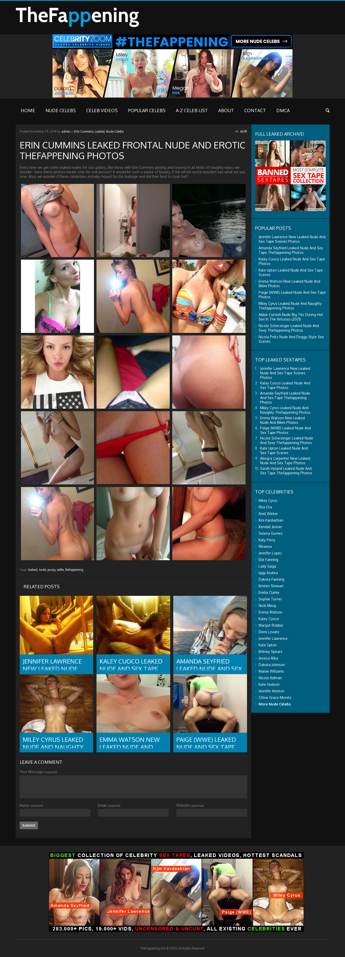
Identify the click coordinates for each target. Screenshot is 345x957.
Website (190, 805)
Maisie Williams (271, 671)
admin (65, 131)
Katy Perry (267, 540)
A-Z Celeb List (192, 110)
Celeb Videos (102, 110)
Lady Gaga (267, 566)
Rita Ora (265, 507)
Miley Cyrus (268, 500)
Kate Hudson (269, 684)
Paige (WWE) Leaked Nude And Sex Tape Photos (285, 430)
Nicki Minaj (267, 605)
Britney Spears (270, 651)
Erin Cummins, (84, 131)
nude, (43, 570)
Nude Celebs (60, 110)
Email (109, 805)
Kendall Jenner (270, 527)
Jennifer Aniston (271, 691)
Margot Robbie (271, 625)
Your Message (38, 772)
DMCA (283, 110)
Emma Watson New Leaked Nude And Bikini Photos (282, 420)
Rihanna (265, 546)
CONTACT (255, 110)
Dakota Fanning (271, 579)
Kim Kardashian (271, 520)
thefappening (74, 570)
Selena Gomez (271, 533)
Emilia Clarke (269, 592)
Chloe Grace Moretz (275, 697)
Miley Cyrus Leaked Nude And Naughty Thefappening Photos (290, 305)
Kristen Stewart (271, 586)
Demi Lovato (269, 632)
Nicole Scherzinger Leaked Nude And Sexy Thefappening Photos (289, 328)
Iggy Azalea (268, 573)
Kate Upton (268, 645)
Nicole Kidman (270, 678)
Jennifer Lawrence (273, 638)
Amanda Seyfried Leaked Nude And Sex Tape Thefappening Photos (291, 250)
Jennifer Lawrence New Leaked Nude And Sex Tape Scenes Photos (292, 239)
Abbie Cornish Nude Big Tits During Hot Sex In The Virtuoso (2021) (291, 316)
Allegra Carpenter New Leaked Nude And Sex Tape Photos (285, 460)
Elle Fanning (268, 559)
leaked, (33, 570)
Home (28, 110)
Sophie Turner (270, 599)
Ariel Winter (268, 513)
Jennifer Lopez (270, 553)
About (226, 110)
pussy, (51, 570)
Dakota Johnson (272, 664)
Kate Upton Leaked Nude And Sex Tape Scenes (284, 450)
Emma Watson (270, 612)
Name (31, 805)
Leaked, (100, 131)
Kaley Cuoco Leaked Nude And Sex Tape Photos (285, 385)
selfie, (60, 570)
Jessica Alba (268, 658)
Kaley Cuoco (269, 619)
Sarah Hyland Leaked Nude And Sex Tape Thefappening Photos (286, 470)
